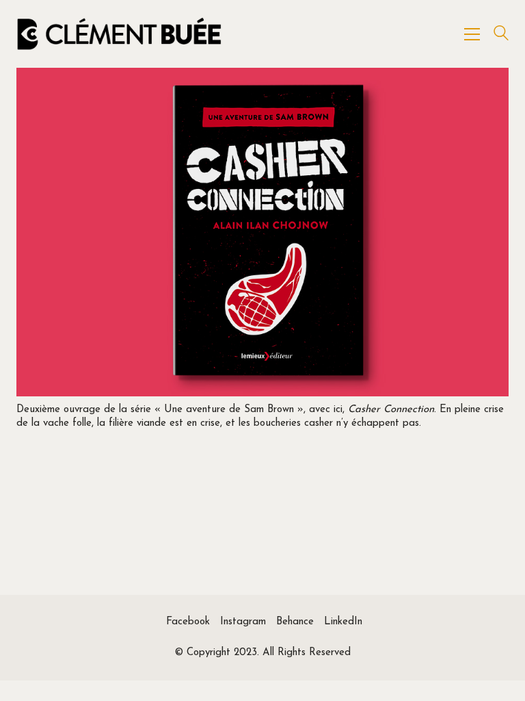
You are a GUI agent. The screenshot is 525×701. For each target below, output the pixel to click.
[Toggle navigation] (472, 34)
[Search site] (501, 35)
